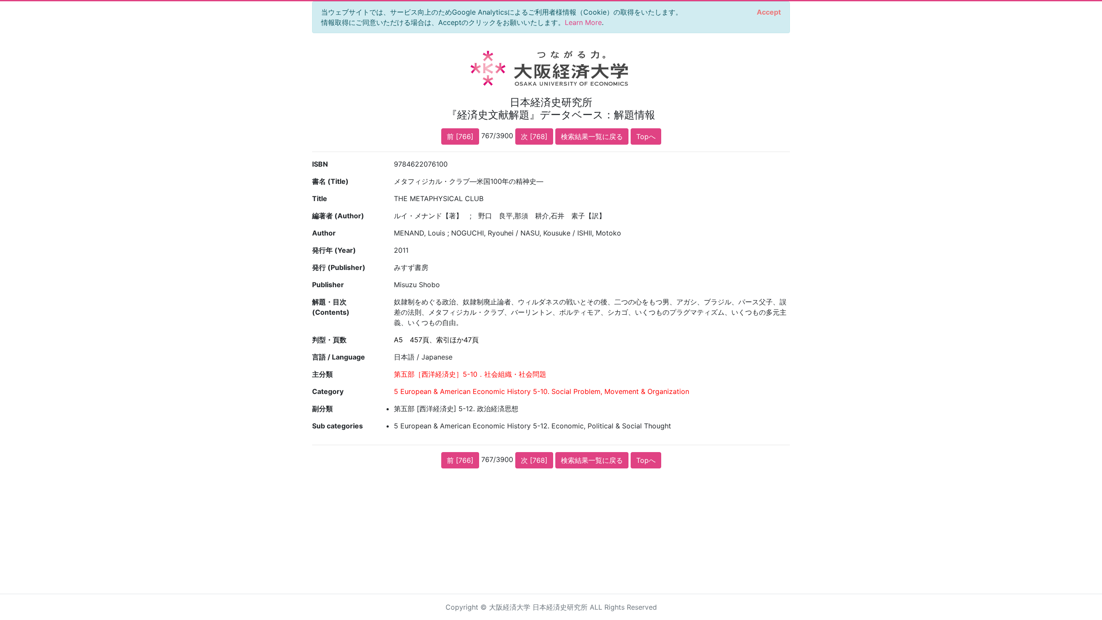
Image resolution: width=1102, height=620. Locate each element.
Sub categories (337, 426)
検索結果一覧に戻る (592, 136)
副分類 (322, 408)
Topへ (646, 136)
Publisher (328, 284)
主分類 (322, 374)
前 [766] (460, 136)
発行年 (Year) (334, 250)
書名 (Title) (330, 181)
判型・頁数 (329, 339)
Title (319, 198)
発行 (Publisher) (338, 267)
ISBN (320, 164)
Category (328, 391)
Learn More (583, 22)
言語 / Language (338, 357)
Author (324, 233)
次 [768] (534, 136)
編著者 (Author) (338, 215)
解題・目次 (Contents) (331, 307)
